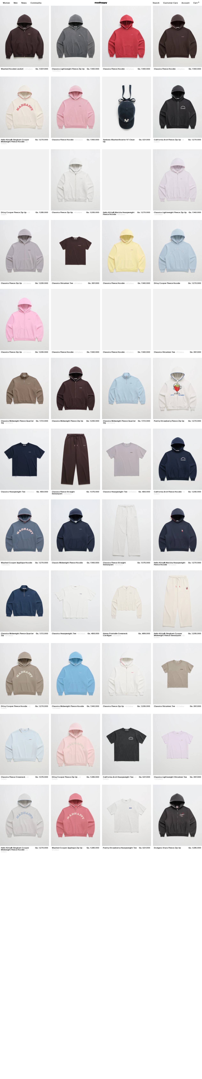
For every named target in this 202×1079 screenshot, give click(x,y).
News (24, 3)
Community (35, 3)
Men (16, 3)
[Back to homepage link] (101, 3)
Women (6, 3)
